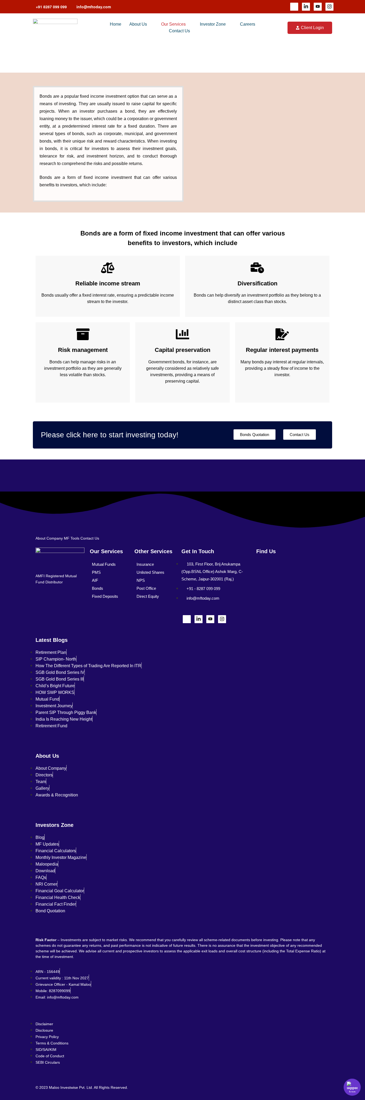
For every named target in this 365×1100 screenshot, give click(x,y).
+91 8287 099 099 (51, 6)
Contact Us (179, 31)
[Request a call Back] (352, 1087)
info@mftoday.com (93, 6)
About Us (138, 24)
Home (115, 24)
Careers (247, 24)
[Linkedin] (306, 7)
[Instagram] (329, 7)
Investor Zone (213, 24)
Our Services (173, 24)
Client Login (312, 27)
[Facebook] (294, 7)
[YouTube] (318, 7)
